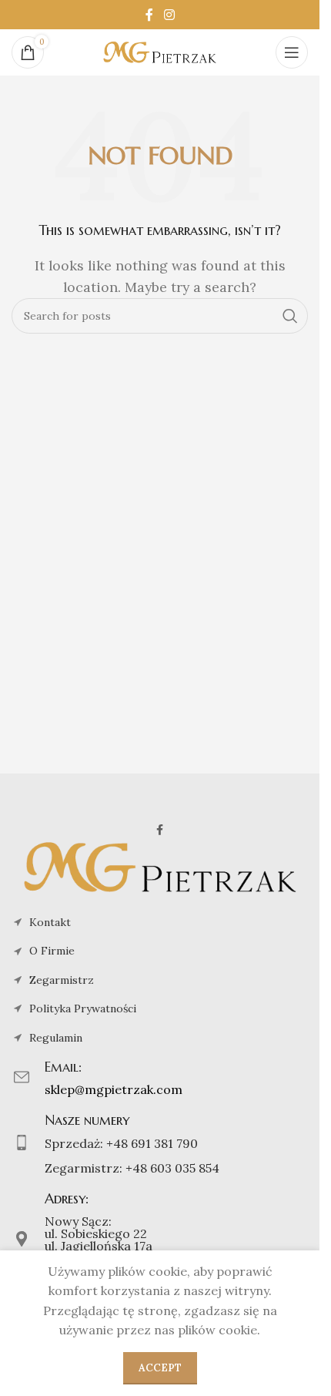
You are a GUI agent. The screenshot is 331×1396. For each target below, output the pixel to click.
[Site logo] (160, 51)
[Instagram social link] (169, 14)
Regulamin (55, 1038)
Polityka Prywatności (82, 1008)
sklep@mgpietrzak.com (113, 1089)
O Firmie (52, 951)
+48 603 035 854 (172, 1168)
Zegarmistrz (61, 980)
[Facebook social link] (149, 14)
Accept (160, 1367)
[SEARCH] (290, 316)
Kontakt (50, 922)
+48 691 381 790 (152, 1143)
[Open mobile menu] (292, 52)
